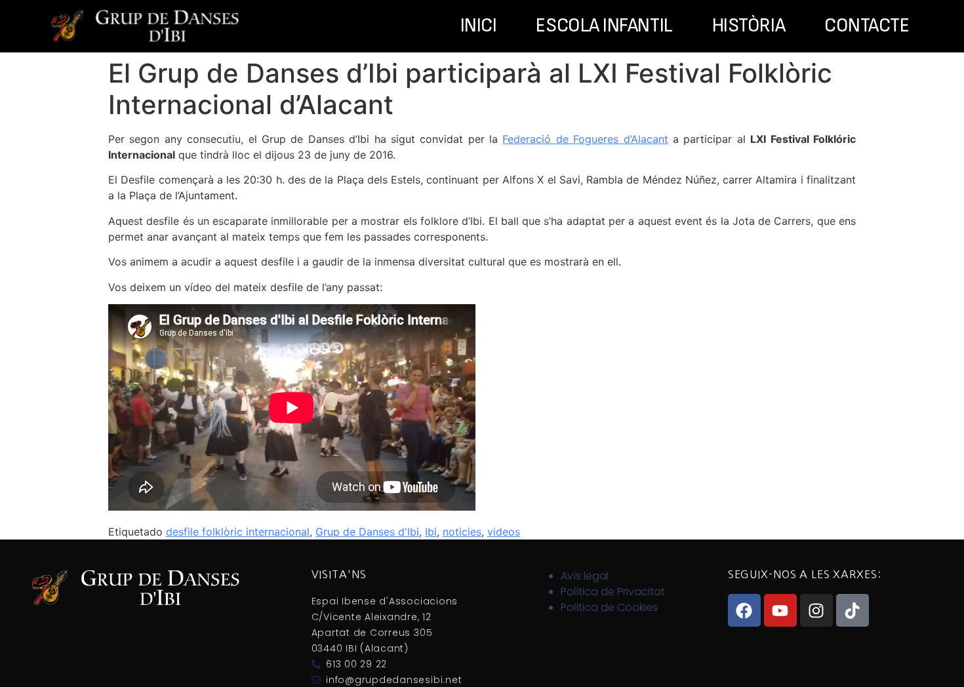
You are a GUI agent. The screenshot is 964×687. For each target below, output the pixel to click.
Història (748, 26)
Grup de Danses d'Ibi (367, 531)
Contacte (866, 26)
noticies (462, 531)
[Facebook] (744, 610)
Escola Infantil (604, 26)
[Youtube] (780, 610)
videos (503, 531)
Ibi (431, 531)
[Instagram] (816, 610)
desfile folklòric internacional (238, 531)
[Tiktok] (852, 610)
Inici (478, 26)
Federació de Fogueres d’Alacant (585, 139)
